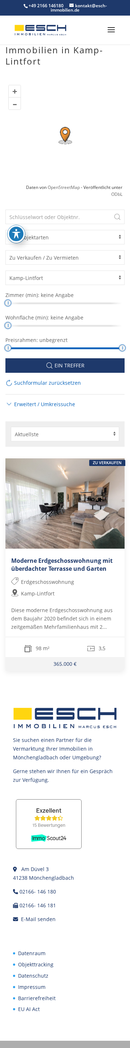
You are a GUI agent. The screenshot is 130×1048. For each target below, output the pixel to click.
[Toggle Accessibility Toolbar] (16, 234)
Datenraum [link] (32, 953)
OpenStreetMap (64, 187)
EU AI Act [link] (29, 1009)
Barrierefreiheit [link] (37, 998)
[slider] (7, 303)
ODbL (116, 194)
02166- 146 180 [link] (38, 891)
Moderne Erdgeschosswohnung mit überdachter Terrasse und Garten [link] (62, 565)
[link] (40, 29)
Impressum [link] (32, 986)
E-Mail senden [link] (38, 919)
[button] (111, 34)
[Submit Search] (117, 217)
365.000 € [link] (65, 664)
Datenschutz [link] (33, 975)
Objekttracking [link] (35, 964)
